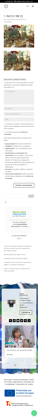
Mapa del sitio (17, 382)
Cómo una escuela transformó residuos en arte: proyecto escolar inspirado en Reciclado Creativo (17, 248)
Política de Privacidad (20, 379)
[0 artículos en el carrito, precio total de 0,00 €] (5, 202)
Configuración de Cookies (24, 384)
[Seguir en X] (29, 320)
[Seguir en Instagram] (14, 320)
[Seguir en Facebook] (10, 320)
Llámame (25, 312)
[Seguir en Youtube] (17, 320)
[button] (34, 344)
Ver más (9, 354)
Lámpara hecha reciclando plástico (16, 258)
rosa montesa (10, 19)
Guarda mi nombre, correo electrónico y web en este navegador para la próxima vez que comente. (19, 126)
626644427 (10, 1)
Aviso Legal (8, 379)
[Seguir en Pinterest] (25, 320)
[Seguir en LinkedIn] (21, 320)
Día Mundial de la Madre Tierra (14, 254)
